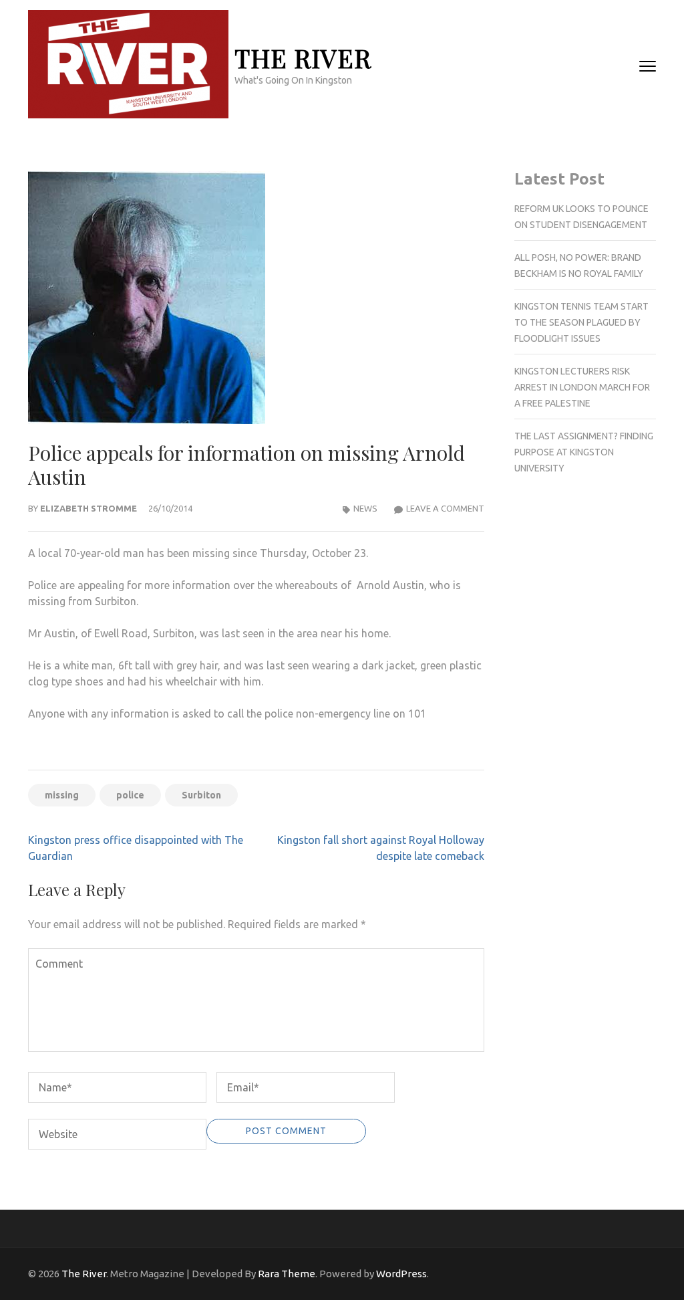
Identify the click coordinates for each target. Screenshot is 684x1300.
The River (302, 58)
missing (62, 795)
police (130, 795)
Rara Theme (286, 1273)
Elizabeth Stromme (88, 508)
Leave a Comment (445, 508)
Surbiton (201, 795)
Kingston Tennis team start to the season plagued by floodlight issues (581, 322)
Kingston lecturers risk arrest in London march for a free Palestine (582, 387)
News (365, 508)
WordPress (401, 1273)
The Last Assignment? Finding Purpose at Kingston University (583, 452)
